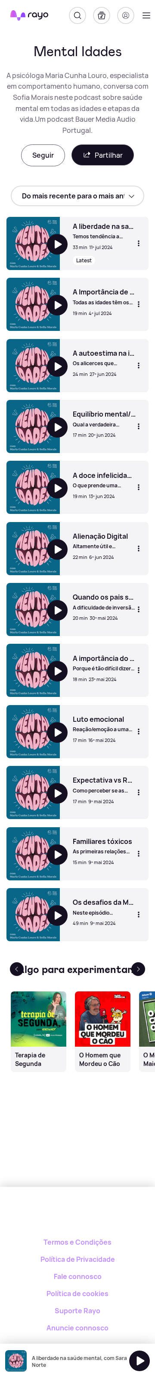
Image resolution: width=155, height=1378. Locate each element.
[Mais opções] (139, 243)
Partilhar (109, 155)
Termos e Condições (77, 1242)
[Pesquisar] (77, 15)
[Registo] (125, 15)
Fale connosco (78, 1276)
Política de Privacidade (77, 1259)
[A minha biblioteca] (101, 15)
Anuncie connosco (77, 1328)
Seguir (43, 155)
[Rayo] (78, 1216)
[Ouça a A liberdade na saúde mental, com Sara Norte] (139, 1361)
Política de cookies (77, 1293)
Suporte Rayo (77, 1310)
